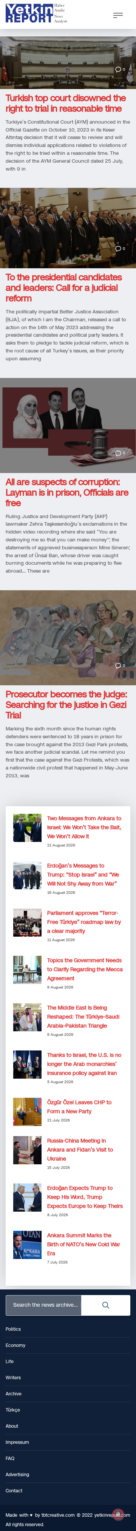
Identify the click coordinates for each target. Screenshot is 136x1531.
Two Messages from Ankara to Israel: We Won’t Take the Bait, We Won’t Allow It (84, 827)
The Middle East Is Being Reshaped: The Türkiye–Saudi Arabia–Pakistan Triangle (83, 1016)
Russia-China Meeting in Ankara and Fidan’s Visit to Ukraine (80, 1149)
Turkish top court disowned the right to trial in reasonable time (66, 103)
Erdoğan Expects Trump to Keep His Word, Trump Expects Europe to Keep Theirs (85, 1197)
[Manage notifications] (118, 1514)
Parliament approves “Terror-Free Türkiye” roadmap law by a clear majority (84, 922)
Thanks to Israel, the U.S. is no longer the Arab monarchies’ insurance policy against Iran (84, 1064)
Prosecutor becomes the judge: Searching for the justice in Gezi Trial (66, 705)
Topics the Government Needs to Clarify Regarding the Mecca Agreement (85, 969)
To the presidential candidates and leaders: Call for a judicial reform (64, 288)
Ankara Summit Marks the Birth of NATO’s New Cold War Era (83, 1244)
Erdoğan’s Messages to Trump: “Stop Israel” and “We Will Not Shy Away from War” (83, 874)
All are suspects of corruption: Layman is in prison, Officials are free (67, 492)
